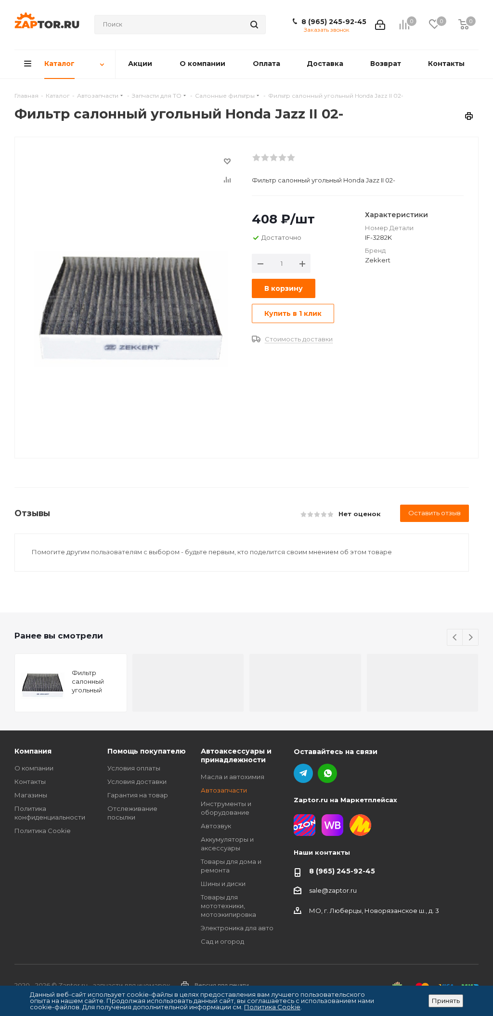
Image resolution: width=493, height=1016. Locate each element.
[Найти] (254, 24)
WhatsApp (327, 773)
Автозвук (216, 826)
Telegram (303, 773)
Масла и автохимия (232, 777)
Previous (455, 637)
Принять (446, 1000)
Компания (33, 751)
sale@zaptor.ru (333, 890)
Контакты (30, 781)
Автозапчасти (224, 790)
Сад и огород (222, 941)
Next (471, 637)
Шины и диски (223, 883)
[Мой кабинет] (380, 24)
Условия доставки (137, 781)
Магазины (30, 795)
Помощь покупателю (146, 751)
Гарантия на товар (137, 795)
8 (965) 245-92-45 (333, 22)
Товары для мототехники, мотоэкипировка (228, 905)
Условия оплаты (133, 768)
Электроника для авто (237, 928)
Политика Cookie (42, 830)
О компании (33, 768)
